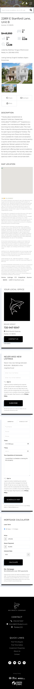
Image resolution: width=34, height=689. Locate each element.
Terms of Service (12, 507)
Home (3, 277)
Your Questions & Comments (13, 455)
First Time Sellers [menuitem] (17, 645)
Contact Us (13, 339)
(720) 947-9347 (23, 3)
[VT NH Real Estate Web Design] (17, 683)
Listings (10, 277)
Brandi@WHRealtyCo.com (18, 624)
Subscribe (13, 403)
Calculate (13, 562)
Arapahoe (21, 277)
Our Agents (7, 343)
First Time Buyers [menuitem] (17, 642)
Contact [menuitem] (17, 654)
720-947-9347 (11, 327)
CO (15, 277)
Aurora (29, 277)
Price (5, 535)
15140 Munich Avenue (17, 629)
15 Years (15, 529)
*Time (6, 448)
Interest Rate (8, 551)
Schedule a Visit (23, 421)
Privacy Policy (17, 673)
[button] (31, 10)
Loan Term (7, 524)
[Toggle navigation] (31, 3)
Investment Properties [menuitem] (17, 648)
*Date (6, 440)
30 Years (8, 529)
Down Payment (9, 543)
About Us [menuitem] (17, 651)
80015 (5, 280)
